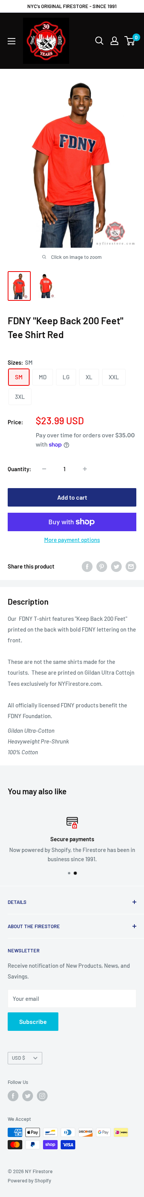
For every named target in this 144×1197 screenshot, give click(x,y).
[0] (130, 40)
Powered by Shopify (29, 1180)
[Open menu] (11, 41)
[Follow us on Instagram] (42, 1095)
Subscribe (33, 1021)
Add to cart (72, 497)
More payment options (72, 539)
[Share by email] (131, 566)
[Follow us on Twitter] (27, 1095)
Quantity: (19, 468)
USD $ (18, 1058)
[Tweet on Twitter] (116, 566)
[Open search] (99, 41)
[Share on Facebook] (87, 566)
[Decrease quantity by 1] (44, 469)
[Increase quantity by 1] (85, 469)
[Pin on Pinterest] (101, 566)
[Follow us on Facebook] (13, 1095)
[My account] (114, 41)
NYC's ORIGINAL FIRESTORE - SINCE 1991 (72, 6)
